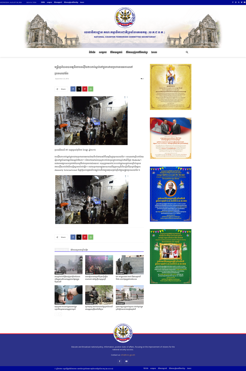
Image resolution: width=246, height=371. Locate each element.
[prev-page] (56, 314)
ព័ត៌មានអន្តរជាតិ (59, 273)
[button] (187, 52)
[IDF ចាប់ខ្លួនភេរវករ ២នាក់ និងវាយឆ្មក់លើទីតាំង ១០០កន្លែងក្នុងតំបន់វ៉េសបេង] (130, 264)
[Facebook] (232, 2)
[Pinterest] (84, 89)
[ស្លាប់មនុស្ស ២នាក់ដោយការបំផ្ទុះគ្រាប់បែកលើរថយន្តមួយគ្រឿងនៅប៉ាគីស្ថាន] (99, 295)
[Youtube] (244, 2)
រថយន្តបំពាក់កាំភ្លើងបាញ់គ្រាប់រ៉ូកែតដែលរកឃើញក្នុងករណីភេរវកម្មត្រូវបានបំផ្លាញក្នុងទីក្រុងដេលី (67, 279)
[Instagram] (235, 2)
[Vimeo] (241, 2)
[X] (238, 2)
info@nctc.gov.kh (128, 355)
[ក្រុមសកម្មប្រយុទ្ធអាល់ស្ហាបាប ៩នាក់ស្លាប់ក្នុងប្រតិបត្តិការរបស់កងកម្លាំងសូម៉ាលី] (130, 295)
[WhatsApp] (90, 89)
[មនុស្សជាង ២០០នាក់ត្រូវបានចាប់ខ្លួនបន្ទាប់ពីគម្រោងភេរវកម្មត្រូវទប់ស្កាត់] (69, 295)
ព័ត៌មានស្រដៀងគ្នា (62, 249)
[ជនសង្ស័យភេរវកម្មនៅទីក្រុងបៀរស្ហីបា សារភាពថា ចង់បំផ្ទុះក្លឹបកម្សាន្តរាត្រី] (99, 264)
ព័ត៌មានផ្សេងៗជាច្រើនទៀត (79, 249)
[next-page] (60, 314)
